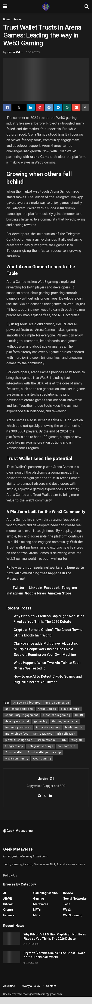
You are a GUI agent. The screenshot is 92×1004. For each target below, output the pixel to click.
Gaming (38, 898)
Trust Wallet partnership (44, 752)
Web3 (67, 909)
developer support (17, 721)
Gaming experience (65, 721)
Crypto (8, 909)
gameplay (40, 721)
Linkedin (36, 588)
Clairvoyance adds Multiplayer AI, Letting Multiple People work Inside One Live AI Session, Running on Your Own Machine (46, 649)
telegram (77, 739)
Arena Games (47, 708)
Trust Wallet (13, 752)
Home (6, 19)
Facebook (52, 588)
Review (17, 19)
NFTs (37, 909)
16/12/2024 (33, 52)
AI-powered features (26, 702)
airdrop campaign (57, 702)
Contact (51, 985)
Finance (8, 915)
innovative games (48, 727)
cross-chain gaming (56, 715)
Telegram (69, 588)
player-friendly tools (19, 739)
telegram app (14, 746)
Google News (36, 593)
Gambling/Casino (45, 893)
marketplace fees (16, 733)
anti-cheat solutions (19, 708)
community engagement (21, 715)
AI (4, 893)
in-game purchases (18, 727)
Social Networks (75, 898)
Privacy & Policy (30, 985)
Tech (66, 904)
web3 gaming (42, 758)
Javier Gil (13, 52)
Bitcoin (8, 904)
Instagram (15, 593)
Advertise (9, 985)
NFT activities (42, 733)
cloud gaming (70, 708)
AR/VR (7, 898)
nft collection (66, 733)
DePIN (79, 715)
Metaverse (40, 904)
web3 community (16, 758)
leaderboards (74, 727)
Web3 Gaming (72, 915)
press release (46, 739)
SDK (63, 739)
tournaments (67, 746)
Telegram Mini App (40, 746)
